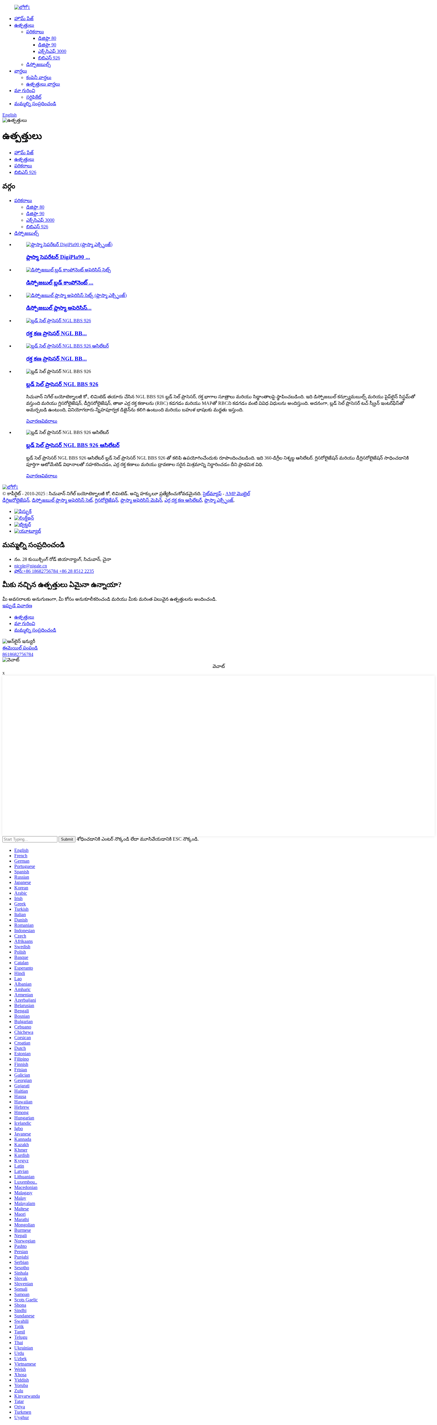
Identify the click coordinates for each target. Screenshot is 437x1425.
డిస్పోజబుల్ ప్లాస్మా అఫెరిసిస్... (59, 308)
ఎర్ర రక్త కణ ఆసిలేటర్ (183, 500)
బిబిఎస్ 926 (49, 57)
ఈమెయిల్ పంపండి (20, 647)
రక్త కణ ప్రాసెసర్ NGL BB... (56, 333)
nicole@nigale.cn (30, 565)
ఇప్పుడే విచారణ (17, 605)
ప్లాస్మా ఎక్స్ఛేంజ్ (218, 500)
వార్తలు (20, 70)
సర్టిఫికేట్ (33, 97)
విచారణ (33, 421)
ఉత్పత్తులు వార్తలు (43, 83)
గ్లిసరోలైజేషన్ (106, 500)
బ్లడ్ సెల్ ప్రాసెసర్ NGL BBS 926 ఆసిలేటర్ (73, 445)
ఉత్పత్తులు (24, 25)
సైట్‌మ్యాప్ (212, 493)
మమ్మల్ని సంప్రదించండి (35, 103)
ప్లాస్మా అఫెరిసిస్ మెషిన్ (141, 500)
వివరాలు (49, 421)
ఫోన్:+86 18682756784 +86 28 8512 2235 (54, 571)
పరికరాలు (35, 31)
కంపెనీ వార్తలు (38, 77)
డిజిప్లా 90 (47, 44)
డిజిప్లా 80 (47, 38)
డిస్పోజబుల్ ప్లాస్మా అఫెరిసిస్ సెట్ (62, 500)
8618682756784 (17, 654)
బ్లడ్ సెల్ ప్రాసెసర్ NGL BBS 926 (62, 384)
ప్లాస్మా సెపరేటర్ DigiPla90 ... (58, 257)
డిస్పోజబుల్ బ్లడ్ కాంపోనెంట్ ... (59, 282)
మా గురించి (24, 90)
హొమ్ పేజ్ (24, 18)
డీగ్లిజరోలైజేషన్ (15, 500)
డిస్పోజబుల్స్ (38, 64)
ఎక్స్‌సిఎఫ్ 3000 (52, 51)
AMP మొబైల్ (237, 493)
